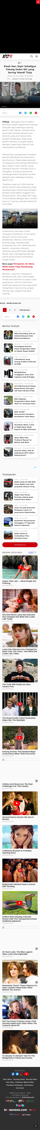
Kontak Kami (31, 1079)
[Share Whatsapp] (30, 113)
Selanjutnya (25, 310)
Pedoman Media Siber (24, 1082)
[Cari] (31, 56)
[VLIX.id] (20, 1105)
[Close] (38, 2)
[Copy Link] (36, 113)
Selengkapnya (20, 545)
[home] (19, 63)
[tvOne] (15, 1110)
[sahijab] (30, 1101)
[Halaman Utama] (7, 56)
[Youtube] (26, 1074)
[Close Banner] (36, 1125)
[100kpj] (21, 1101)
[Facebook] (13, 1074)
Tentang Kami (19, 1079)
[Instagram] (21, 1074)
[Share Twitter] (25, 113)
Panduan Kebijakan (15, 1085)
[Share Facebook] (20, 113)
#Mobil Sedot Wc (14, 303)
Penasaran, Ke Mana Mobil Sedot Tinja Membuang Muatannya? (18, 267)
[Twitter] (17, 1074)
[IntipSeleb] (14, 1114)
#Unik (2, 303)
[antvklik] (32, 1110)
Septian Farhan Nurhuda (22, 79)
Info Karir (20, 1088)
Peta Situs (7, 1079)
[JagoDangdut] (26, 1114)
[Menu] (37, 56)
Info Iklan (10, 1082)
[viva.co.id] (11, 1101)
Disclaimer (28, 1085)
